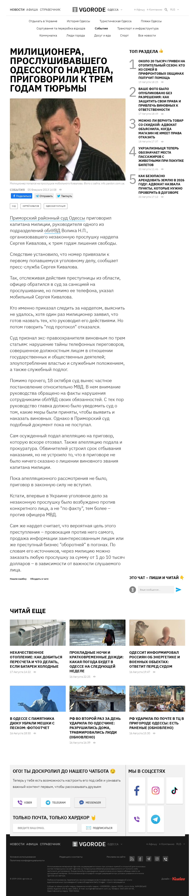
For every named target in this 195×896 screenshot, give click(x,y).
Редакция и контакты (71, 857)
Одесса (113, 844)
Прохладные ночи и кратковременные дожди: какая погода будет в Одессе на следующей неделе (97, 661)
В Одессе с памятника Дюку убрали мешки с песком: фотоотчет (32, 723)
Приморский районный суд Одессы (47, 218)
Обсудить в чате (39, 579)
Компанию (155, 9)
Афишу (140, 9)
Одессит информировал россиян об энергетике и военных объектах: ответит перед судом (154, 659)
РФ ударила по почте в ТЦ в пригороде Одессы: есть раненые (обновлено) (156, 723)
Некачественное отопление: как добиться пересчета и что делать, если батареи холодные (36, 659)
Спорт (124, 35)
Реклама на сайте (116, 857)
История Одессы (78, 21)
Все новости (147, 35)
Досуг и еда (102, 35)
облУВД (52, 230)
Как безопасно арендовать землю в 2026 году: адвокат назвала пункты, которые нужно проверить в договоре (161, 184)
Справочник (50, 9)
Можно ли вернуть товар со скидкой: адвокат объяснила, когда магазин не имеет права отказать (160, 128)
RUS (172, 9)
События (101, 28)
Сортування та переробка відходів (61, 28)
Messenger (93, 802)
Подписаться (102, 828)
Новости (17, 9)
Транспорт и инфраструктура (137, 28)
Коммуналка (48, 35)
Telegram (59, 802)
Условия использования (23, 857)
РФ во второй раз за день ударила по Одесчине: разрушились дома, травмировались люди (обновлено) (95, 727)
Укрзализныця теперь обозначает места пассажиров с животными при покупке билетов (161, 156)
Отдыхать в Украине (43, 21)
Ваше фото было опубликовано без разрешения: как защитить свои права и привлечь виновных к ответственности (159, 99)
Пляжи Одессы (151, 21)
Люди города (75, 35)
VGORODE (92, 844)
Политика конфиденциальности (27, 860)
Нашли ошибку (18, 579)
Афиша (32, 9)
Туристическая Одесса (115, 21)
